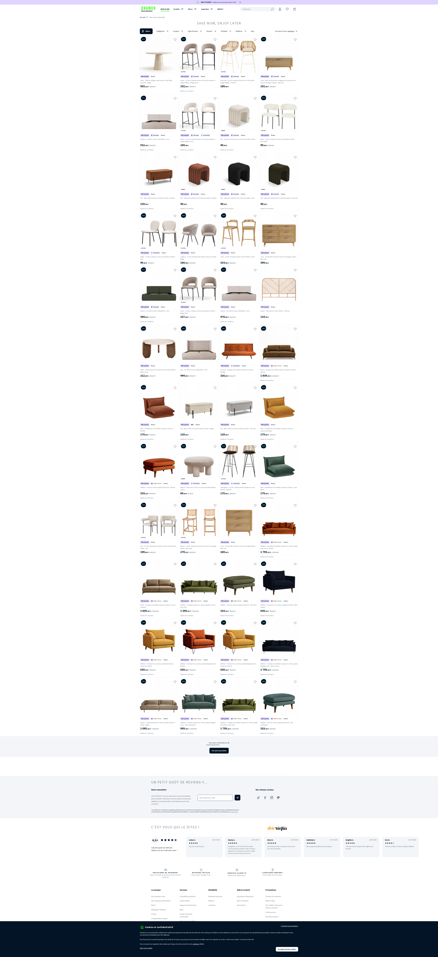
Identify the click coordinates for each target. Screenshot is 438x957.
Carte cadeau (185, 901)
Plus (252, 31)
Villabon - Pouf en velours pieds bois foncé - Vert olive (238, 605)
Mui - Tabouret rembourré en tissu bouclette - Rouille (198, 198)
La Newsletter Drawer (159, 918)
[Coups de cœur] (287, 9)
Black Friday (270, 901)
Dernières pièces (272, 917)
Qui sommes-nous (158, 896)
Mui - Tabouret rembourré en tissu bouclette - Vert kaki (278, 198)
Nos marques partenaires (161, 901)
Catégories (160, 31)
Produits (176, 9)
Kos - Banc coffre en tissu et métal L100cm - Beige (197, 429)
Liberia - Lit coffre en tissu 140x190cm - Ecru (235, 311)
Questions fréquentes (245, 896)
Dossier (209, 31)
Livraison (211, 905)
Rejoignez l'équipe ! (158, 909)
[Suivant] (433, 847)
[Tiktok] (258, 797)
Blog (181, 909)
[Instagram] (272, 797)
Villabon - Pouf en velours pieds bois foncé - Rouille (157, 487)
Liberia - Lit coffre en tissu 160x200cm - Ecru (154, 139)
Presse (153, 914)
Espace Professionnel (188, 905)
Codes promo (271, 912)
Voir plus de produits (219, 751)
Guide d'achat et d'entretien (186, 915)
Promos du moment (273, 896)
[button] (219, 31)
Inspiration (205, 9)
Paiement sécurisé (215, 896)
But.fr (153, 905)
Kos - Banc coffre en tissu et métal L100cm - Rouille (157, 198)
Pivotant (224, 31)
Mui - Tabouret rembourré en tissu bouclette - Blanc (237, 139)
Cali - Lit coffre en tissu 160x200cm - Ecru (193, 370)
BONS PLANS (165, 9)
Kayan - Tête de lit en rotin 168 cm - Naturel (275, 311)
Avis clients (241, 905)
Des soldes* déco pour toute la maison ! (274, 906)
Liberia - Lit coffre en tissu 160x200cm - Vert (154, 311)
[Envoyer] (237, 797)
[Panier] (294, 9)
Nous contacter (243, 901)
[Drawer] (148, 9)
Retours (211, 901)
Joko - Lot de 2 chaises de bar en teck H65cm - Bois (237, 257)
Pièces (190, 9)
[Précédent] (191, 847)
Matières (239, 31)
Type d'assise (193, 31)
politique (196, 944)
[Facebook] (265, 797)
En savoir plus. (234, 812)
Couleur (176, 31)
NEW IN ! (220, 9)
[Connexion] (280, 9)
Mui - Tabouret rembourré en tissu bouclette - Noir (237, 198)
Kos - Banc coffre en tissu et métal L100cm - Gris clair (238, 429)
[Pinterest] (278, 797)
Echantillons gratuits (188, 896)
